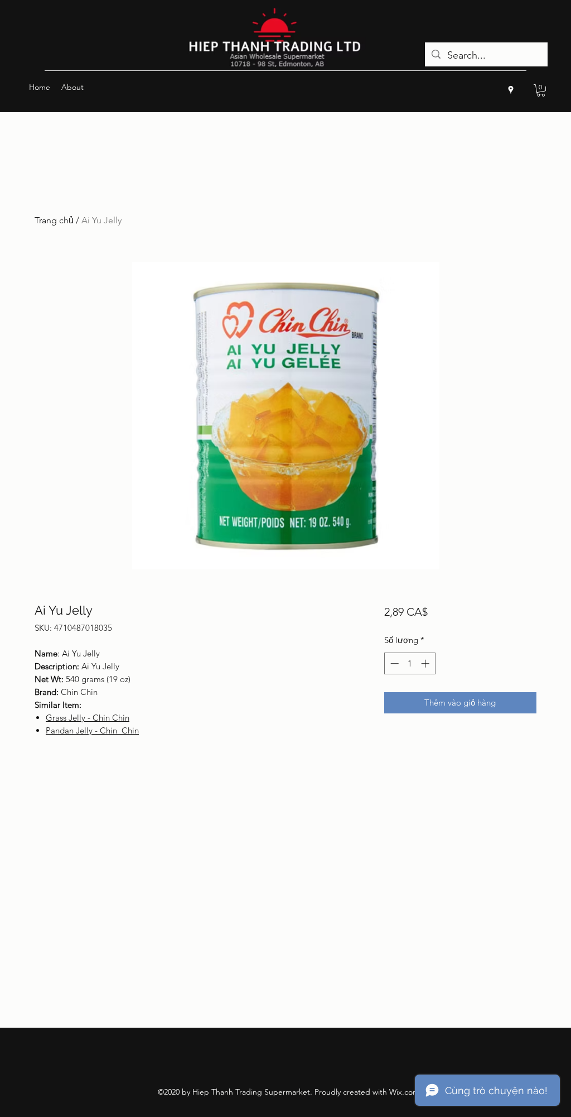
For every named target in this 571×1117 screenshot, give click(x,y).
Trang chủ (54, 220)
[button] (541, 90)
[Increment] (426, 663)
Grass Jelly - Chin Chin (87, 717)
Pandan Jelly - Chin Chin (92, 730)
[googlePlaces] (510, 89)
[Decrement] (393, 663)
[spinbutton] (409, 663)
